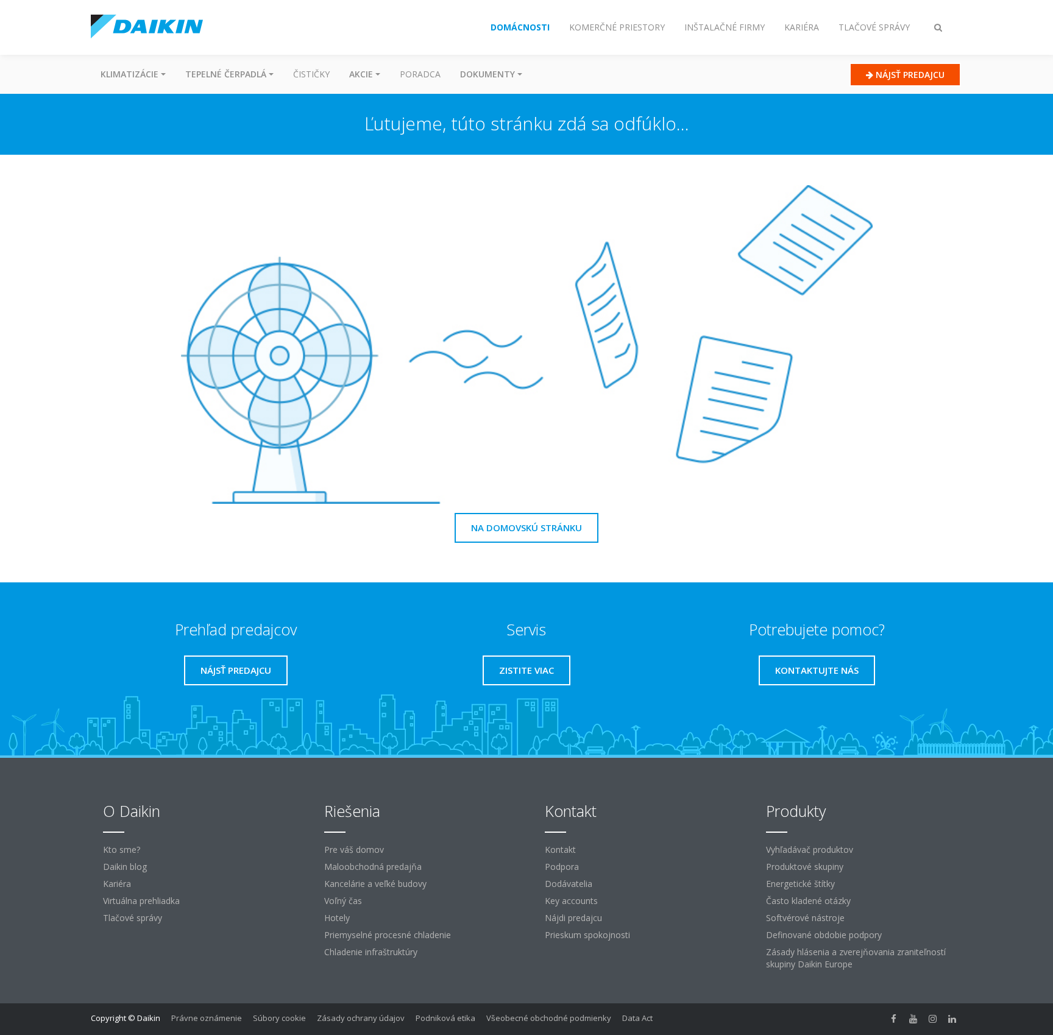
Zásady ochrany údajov (361, 1017)
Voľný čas (343, 900)
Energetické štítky (800, 883)
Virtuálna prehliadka (141, 900)
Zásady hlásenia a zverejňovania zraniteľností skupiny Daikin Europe (856, 958)
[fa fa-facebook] (894, 1019)
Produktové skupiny (804, 866)
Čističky (311, 74)
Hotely (337, 918)
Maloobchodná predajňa (373, 866)
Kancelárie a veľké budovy (375, 883)
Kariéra (117, 883)
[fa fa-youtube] (913, 1019)
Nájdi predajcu (573, 918)
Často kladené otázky (808, 900)
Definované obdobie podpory (824, 935)
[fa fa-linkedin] (952, 1019)
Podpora (562, 866)
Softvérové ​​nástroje (805, 918)
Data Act (637, 1017)
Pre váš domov (354, 849)
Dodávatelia (568, 883)
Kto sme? (121, 849)
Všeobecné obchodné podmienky (548, 1017)
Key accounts (571, 900)
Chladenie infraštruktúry (370, 952)
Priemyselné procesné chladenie (387, 935)
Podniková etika (445, 1017)
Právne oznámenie (206, 1017)
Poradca (420, 74)
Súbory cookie (279, 1017)
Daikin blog (125, 866)
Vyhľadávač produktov (809, 849)
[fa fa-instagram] (933, 1019)
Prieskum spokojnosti (587, 935)
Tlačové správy (132, 918)
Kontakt (560, 849)
